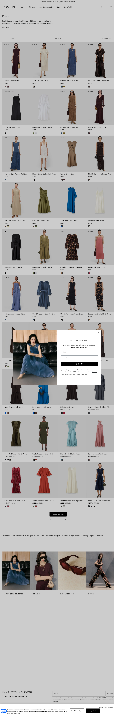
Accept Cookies (93, 711)
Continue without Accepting (106, 707)
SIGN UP (79, 364)
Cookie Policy (17, 713)
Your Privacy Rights (77, 711)
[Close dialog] (98, 332)
